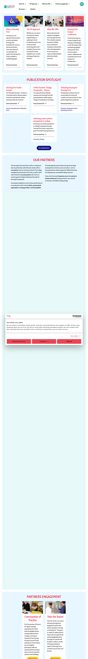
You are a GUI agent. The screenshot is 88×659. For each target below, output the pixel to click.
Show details (74, 336)
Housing (63, 108)
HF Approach (33, 4)
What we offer (46, 4)
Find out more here (11, 65)
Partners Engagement (62, 4)
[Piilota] (25, 4)
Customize (43, 341)
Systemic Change (38, 139)
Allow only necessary (18, 341)
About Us (21, 4)
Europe (8, 108)
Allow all (69, 341)
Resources (22, 9)
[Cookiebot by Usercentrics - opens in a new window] (73, 316)
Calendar (32, 9)
